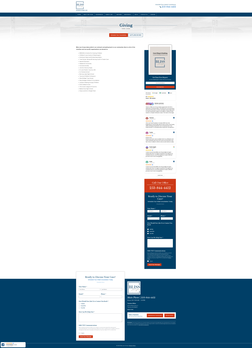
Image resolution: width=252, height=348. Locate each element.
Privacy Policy (132, 345)
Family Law (109, 14)
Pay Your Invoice (169, 315)
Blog (136, 14)
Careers (152, 14)
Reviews (119, 14)
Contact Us (144, 14)
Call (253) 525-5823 (135, 35)
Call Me (151, 229)
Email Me (151, 231)
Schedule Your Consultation (118, 35)
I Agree (151, 261)
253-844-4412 (169, 7)
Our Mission (99, 14)
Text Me (151, 233)
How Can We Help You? (155, 237)
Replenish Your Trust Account (155, 315)
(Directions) (130, 309)
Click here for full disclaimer (143, 324)
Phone (163, 216)
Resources (127, 14)
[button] (155, 93)
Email (149, 216)
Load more (160, 175)
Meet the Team (88, 14)
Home (79, 14)
